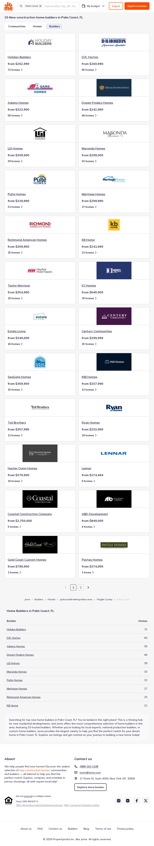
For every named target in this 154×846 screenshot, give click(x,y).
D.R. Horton (13, 638)
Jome (27, 599)
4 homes (87, 526)
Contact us (55, 828)
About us (26, 828)
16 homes (14, 344)
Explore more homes (90, 787)
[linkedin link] (127, 800)
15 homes (88, 344)
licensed (28, 796)
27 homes (88, 207)
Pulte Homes (15, 680)
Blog (86, 828)
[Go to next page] (88, 587)
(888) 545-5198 (89, 766)
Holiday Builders (16, 629)
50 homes (14, 115)
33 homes (88, 161)
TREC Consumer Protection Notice (81, 805)
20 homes (14, 298)
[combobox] (61, 6)
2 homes (13, 572)
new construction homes (34, 770)
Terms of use (103, 828)
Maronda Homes (17, 671)
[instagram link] (118, 800)
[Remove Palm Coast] (40, 6)
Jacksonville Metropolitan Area (76, 599)
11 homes (14, 435)
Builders (54, 26)
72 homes (14, 69)
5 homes (13, 526)
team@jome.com (90, 772)
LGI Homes (13, 663)
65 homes (88, 69)
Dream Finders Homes (20, 654)
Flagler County (104, 599)
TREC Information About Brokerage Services (39, 805)
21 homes (88, 252)
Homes (37, 26)
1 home (86, 572)
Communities (16, 26)
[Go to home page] (9, 6)
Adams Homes (16, 646)
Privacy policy (125, 828)
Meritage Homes (17, 688)
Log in (116, 6)
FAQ (40, 828)
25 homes (14, 252)
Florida (51, 599)
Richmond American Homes (24, 697)
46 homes (88, 115)
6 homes (87, 481)
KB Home (12, 705)
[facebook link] (136, 800)
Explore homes (137, 6)
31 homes (14, 207)
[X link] (145, 800)
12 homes (88, 389)
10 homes (88, 435)
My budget (93, 6)
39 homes (14, 161)
